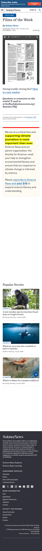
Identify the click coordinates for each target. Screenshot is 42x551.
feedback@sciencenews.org (19, 104)
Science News (12, 26)
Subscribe (6, 474)
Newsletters (7, 497)
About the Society (8, 512)
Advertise (6, 502)
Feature (9, 15)
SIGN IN (33, 10)
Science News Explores (12, 462)
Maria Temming (9, 351)
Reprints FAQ (10, 107)
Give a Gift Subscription (10, 480)
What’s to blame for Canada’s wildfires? (21, 381)
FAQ (4, 494)
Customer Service (8, 482)
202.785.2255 (35, 531)
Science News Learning (12, 466)
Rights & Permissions (10, 499)
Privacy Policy (35, 533)
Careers (5, 520)
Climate (6, 377)
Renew (5, 477)
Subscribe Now (34, 4)
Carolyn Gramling (10, 383)
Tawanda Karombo (10, 317)
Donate (5, 517)
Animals (6, 309)
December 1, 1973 (31, 117)
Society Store (7, 515)
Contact (5, 505)
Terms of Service (24, 533)
